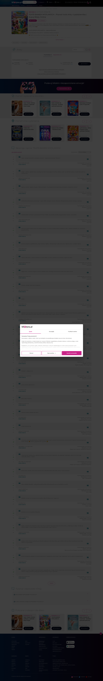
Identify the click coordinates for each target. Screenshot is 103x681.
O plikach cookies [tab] (72, 331)
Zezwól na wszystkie (72, 353)
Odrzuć (31, 353)
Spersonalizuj (50, 353)
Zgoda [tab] (30, 331)
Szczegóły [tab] (51, 331)
